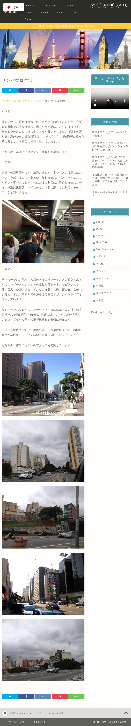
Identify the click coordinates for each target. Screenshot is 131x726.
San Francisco (105, 249)
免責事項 (38, 722)
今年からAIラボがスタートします (110, 194)
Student (44, 12)
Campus (69, 5)
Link (74, 12)
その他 (100, 263)
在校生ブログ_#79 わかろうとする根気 (109, 134)
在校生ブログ (103, 293)
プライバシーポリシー (18, 722)
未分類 (100, 300)
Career (28, 12)
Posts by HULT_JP (103, 312)
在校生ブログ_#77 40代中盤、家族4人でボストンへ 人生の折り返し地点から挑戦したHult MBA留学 (110, 162)
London (100, 235)
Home (6, 100)
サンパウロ (34, 100)
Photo (60, 12)
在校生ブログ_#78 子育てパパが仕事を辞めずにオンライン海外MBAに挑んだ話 (110, 146)
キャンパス (102, 278)
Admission (50, 5)
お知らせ (101, 256)
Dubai (99, 228)
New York (102, 242)
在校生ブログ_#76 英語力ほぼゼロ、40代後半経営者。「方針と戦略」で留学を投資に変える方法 (110, 179)
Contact (29, 19)
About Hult (30, 5)
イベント (101, 271)
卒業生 (100, 285)
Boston (100, 222)
